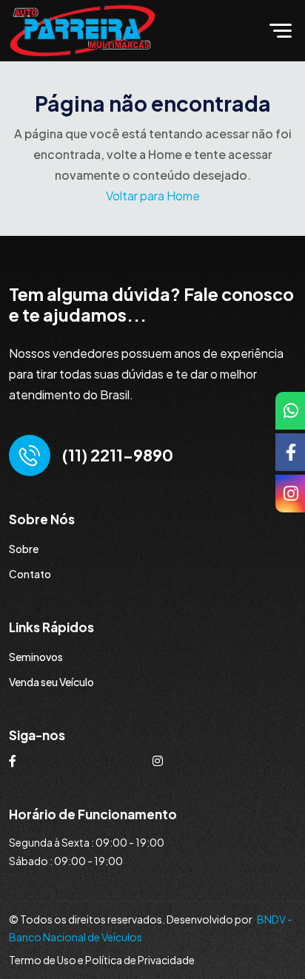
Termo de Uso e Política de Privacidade (102, 959)
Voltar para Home (153, 195)
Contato (30, 573)
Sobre (23, 548)
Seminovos (36, 656)
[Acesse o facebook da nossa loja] (12, 760)
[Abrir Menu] (285, 30)
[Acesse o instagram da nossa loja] (157, 760)
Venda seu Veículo (51, 681)
